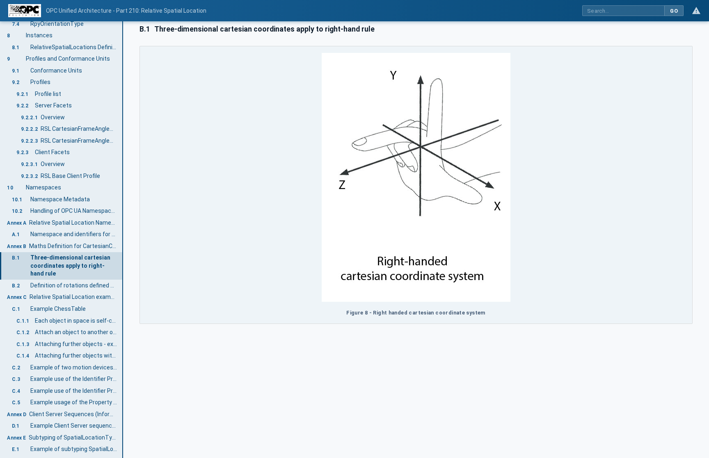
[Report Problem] (696, 10)
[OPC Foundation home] (24, 10)
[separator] (123, 239)
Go (674, 11)
